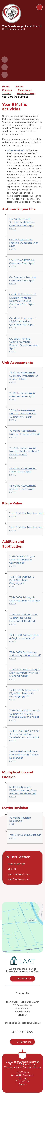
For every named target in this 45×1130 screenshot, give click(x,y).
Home (6, 86)
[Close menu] (39, 7)
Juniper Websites (32, 1067)
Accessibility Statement (22, 1075)
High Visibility (22, 1072)
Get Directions (24, 1042)
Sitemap (22, 1078)
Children (7, 90)
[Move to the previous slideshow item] (5, 59)
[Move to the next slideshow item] (5, 67)
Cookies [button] (22, 1084)
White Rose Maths (16, 150)
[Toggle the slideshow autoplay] (5, 75)
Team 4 (6, 93)
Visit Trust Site (24, 978)
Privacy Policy (22, 1081)
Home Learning (26, 93)
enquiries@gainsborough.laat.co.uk (22, 1023)
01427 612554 (22, 1032)
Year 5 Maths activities (15, 97)
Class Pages (25, 90)
